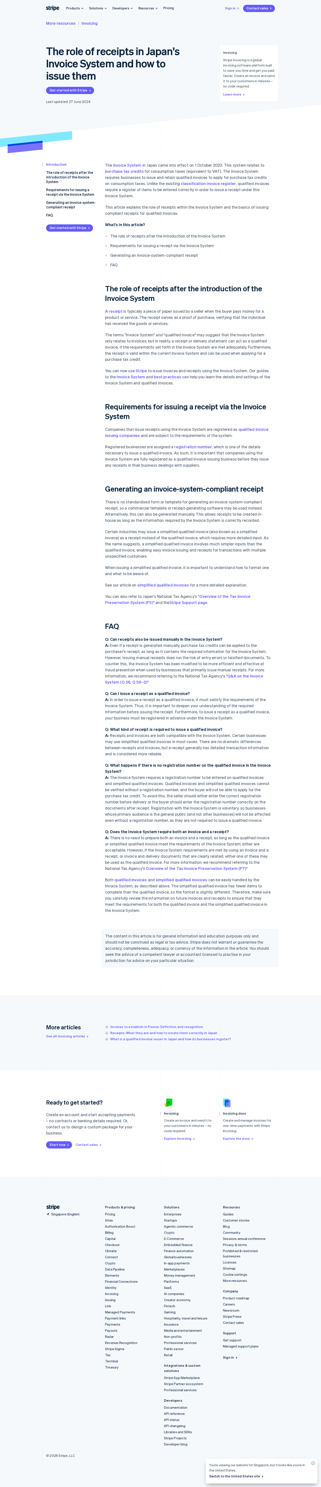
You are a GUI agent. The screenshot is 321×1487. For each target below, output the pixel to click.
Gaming (170, 1312)
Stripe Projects (175, 1438)
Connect (111, 1257)
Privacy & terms (235, 1245)
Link (108, 1306)
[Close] (312, 1464)
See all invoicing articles (65, 1036)
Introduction (56, 164)
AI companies (174, 1294)
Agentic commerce (178, 1226)
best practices (167, 376)
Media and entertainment (183, 1330)
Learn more (232, 94)
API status (171, 1419)
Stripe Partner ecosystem (183, 1384)
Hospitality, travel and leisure (185, 1318)
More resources (61, 23)
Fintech (169, 1306)
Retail (168, 1355)
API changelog (175, 1426)
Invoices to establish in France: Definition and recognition (156, 1026)
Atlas (109, 1220)
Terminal (111, 1361)
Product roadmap (236, 1298)
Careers (229, 1304)
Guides (228, 1214)
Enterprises (172, 1214)
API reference (174, 1413)
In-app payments (177, 1263)
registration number (193, 446)
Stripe (141, 370)
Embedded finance (178, 1245)
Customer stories (236, 1220)
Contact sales (257, 8)
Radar (109, 1336)
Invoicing (90, 23)
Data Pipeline (115, 1269)
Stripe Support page (188, 602)
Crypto (110, 1263)
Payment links (115, 1318)
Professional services (180, 1342)
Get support (232, 1340)
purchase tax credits (124, 171)
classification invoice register (208, 183)
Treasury (112, 1367)
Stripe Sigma (114, 1349)
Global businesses (178, 1257)
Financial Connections (121, 1281)
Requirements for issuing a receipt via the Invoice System (70, 192)
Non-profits (173, 1336)
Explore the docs (236, 1138)
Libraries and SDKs (178, 1432)
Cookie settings (235, 1274)
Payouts (111, 1330)
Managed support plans (241, 1346)
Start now (58, 1144)
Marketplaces (174, 1269)
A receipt (114, 311)
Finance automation (179, 1251)
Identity (111, 1287)
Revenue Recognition (121, 1342)
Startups (170, 1220)
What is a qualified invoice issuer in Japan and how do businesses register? (170, 1039)
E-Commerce (174, 1238)
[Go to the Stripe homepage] (51, 1207)
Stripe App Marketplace (182, 1377)
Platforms (171, 1281)
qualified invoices (130, 879)
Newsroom (231, 1310)
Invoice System (127, 165)
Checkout (112, 1245)
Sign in (230, 8)
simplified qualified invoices (163, 584)
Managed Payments (120, 1312)
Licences (230, 1262)
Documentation (176, 1407)
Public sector (174, 1349)
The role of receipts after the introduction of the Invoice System (69, 177)
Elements (112, 1275)
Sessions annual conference (244, 1238)
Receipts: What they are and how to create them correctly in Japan (163, 1033)
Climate (111, 1251)
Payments (113, 1324)
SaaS (168, 1287)
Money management (179, 1275)
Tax (108, 1355)
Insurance (171, 1324)
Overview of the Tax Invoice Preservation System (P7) (196, 868)
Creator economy (177, 1300)
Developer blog (175, 1444)
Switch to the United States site (234, 1476)
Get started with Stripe (69, 90)
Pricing (168, 8)
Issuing (110, 1300)
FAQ (49, 215)
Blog (226, 1226)
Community (231, 1232)
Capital (110, 1238)
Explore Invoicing (177, 1138)
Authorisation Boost (120, 1226)
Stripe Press (232, 1316)
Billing (109, 1232)
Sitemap (229, 1268)
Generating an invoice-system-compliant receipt (71, 204)
